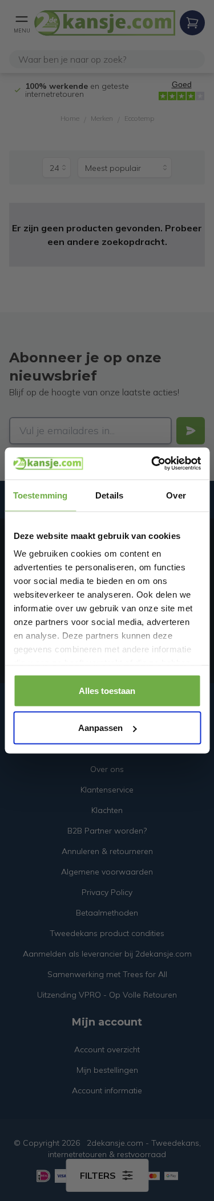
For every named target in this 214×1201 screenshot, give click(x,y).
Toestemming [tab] (40, 495)
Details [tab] (109, 495)
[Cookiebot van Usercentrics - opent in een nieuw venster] (152, 463)
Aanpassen (100, 728)
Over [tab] (175, 495)
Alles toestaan (107, 690)
